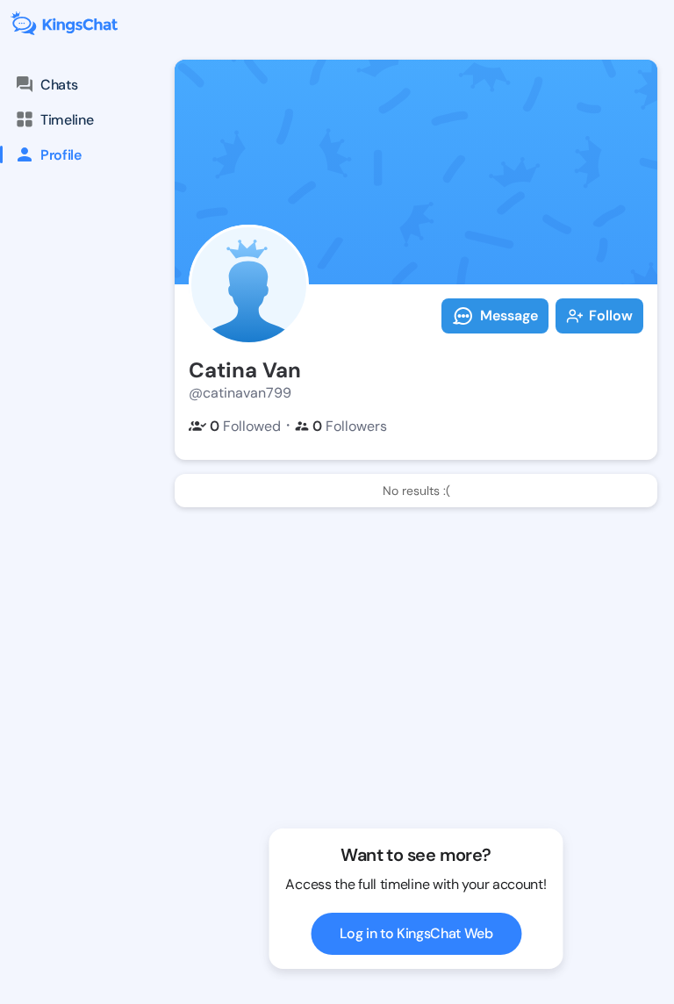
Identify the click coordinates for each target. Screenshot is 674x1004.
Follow (611, 315)
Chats (58, 84)
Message (509, 315)
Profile (61, 155)
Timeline (66, 120)
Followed (245, 426)
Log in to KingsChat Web (416, 933)
